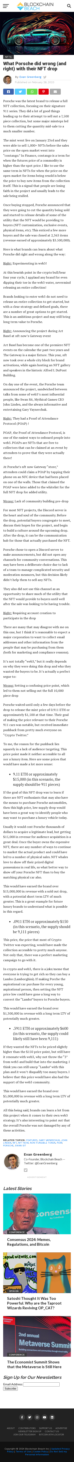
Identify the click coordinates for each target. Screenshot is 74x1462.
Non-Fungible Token (42, 1143)
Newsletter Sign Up (29, 1431)
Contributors (27, 1428)
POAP (59, 1143)
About (11, 1428)
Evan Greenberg (30, 76)
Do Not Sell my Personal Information (46, 1453)
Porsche (8, 1145)
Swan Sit (20, 1145)
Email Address (13, 1384)
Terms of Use (23, 1451)
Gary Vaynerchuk (49, 1140)
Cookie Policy (40, 1451)
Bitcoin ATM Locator (51, 1434)
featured (31, 1140)
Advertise (61, 1428)
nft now (23, 1143)
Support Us (45, 1428)
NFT (15, 1143)
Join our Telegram (24, 1434)
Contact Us (52, 1431)
